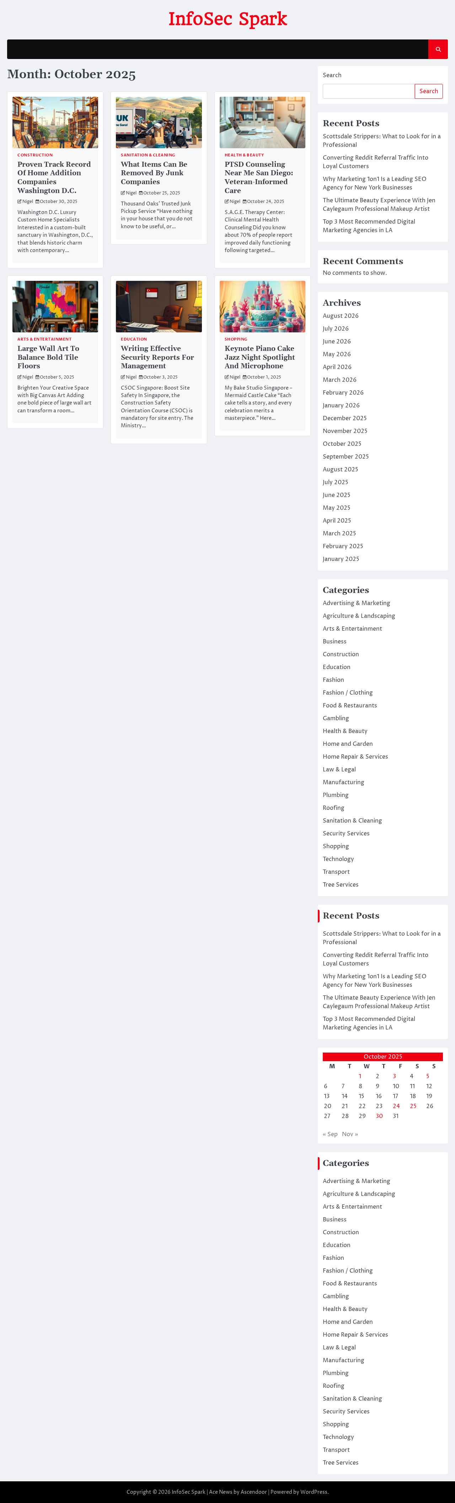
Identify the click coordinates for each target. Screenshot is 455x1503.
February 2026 (343, 393)
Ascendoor (254, 1492)
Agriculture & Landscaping (359, 616)
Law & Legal (339, 770)
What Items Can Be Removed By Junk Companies (154, 173)
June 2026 (337, 342)
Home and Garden (348, 744)
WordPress (313, 1492)
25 (413, 1106)
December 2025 (345, 418)
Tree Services (341, 885)
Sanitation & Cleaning (148, 155)
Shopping (236, 339)
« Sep (330, 1134)
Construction (35, 155)
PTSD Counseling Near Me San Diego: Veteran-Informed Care (259, 177)
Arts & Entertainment (44, 339)
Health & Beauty (244, 155)
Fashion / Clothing (348, 693)
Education (134, 339)
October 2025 (342, 444)
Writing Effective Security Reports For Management (157, 357)
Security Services (346, 834)
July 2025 (335, 482)
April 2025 (337, 521)
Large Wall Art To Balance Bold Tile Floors (48, 357)
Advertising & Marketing (356, 603)
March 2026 (340, 380)
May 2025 (336, 508)
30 (379, 1116)
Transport (336, 872)
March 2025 (339, 533)
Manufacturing (343, 782)
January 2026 (341, 406)
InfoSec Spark (227, 19)
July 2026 (336, 329)
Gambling (336, 718)
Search (332, 75)
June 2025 (336, 495)
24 (396, 1106)
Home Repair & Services (355, 757)
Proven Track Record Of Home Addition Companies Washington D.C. (54, 177)
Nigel (27, 202)
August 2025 (340, 470)
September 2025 (346, 457)
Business (335, 642)
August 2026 (341, 316)
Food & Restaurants (350, 706)
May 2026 (337, 354)
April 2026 (337, 367)
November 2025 (345, 431)
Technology (338, 859)
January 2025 (341, 559)
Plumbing (336, 795)
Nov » (350, 1134)
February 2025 (343, 546)
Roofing (333, 808)
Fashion (333, 680)
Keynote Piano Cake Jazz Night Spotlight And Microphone (260, 357)
